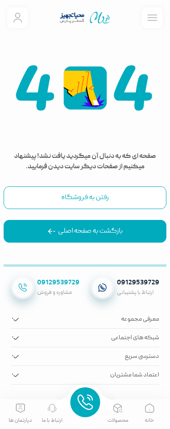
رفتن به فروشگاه (85, 198)
